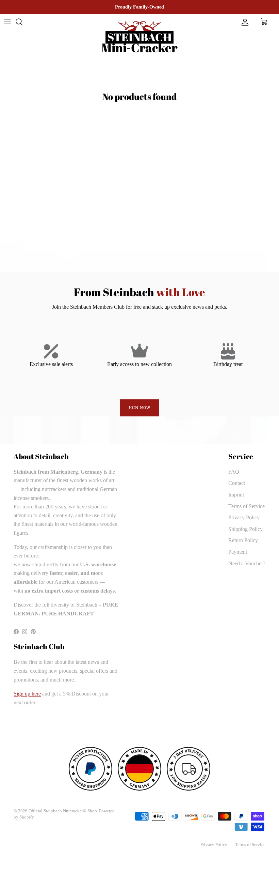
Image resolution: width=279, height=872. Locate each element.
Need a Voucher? (246, 563)
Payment (237, 552)
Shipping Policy (245, 529)
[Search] (19, 22)
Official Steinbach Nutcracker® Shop (63, 810)
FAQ (233, 472)
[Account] (243, 21)
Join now (140, 408)
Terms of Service (246, 506)
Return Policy (243, 540)
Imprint (236, 495)
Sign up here (27, 694)
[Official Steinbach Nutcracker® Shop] (139, 32)
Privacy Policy (244, 517)
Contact (236, 483)
